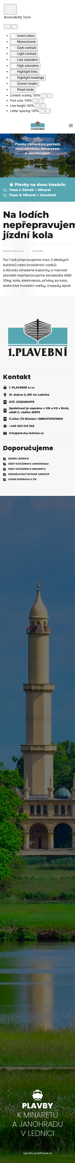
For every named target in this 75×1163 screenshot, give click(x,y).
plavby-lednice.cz (13, 251)
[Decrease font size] (35, 100)
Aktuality (37, 251)
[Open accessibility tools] (10, 9)
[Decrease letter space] (42, 111)
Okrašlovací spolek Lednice (28, 474)
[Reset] (7, 26)
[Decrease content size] (43, 95)
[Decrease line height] (37, 106)
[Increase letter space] (48, 111)
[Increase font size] (41, 100)
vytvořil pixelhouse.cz (37, 1153)
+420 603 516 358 (21, 426)
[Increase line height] (43, 106)
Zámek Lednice (18, 458)
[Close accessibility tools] (15, 26)
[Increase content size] (49, 95)
